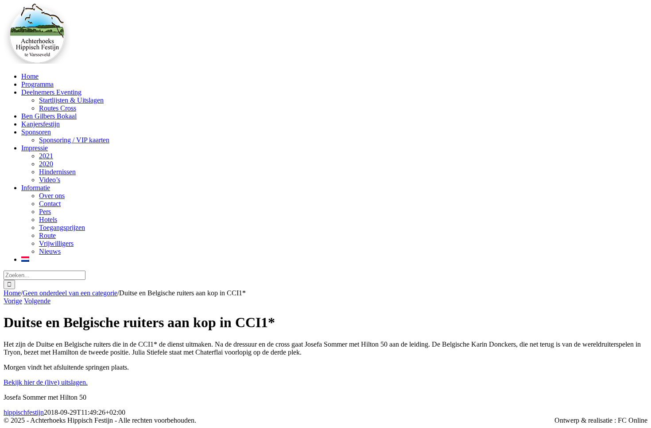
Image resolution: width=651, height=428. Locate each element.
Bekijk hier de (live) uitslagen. (46, 382)
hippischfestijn (24, 412)
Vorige (13, 301)
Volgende (37, 301)
